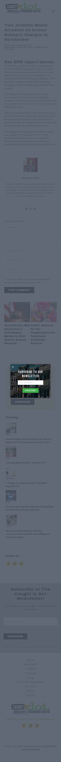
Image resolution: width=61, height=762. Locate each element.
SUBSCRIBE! (30, 390)
